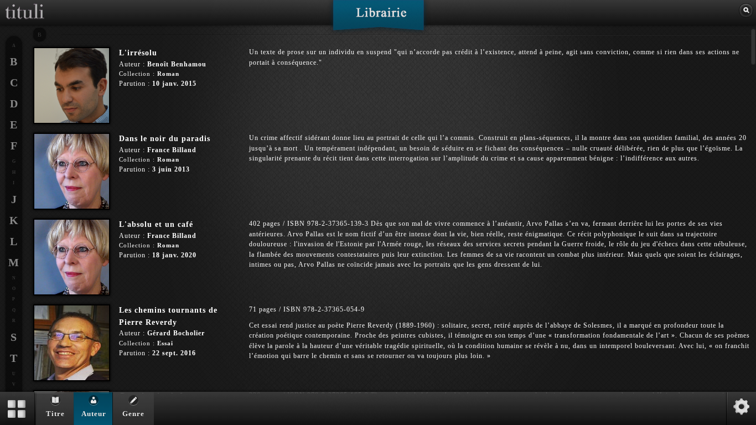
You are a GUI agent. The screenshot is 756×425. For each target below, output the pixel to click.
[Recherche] (746, 10)
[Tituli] (25, 4)
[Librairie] (378, 19)
